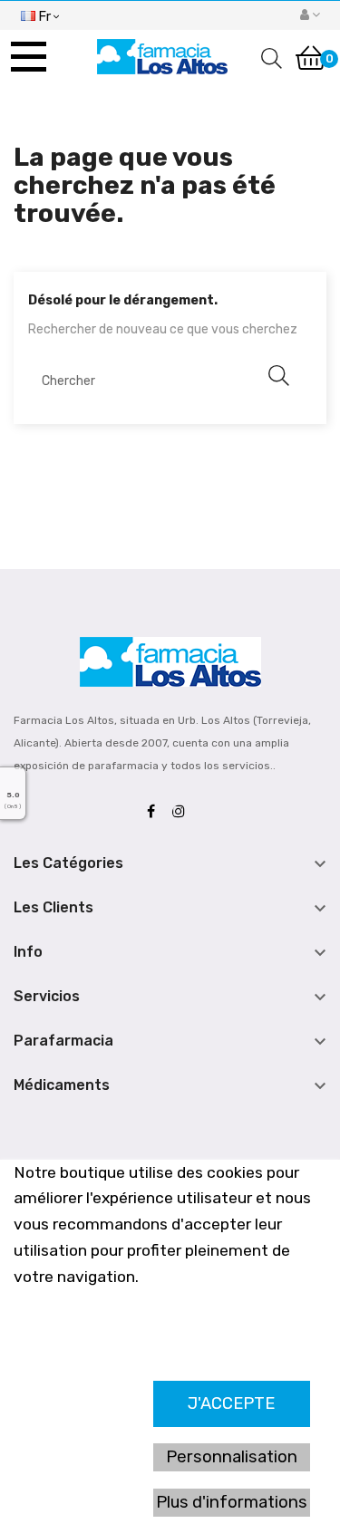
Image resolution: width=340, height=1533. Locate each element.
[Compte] (310, 15)
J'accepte (231, 1403)
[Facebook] (155, 812)
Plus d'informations (231, 1502)
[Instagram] (183, 812)
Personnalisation (231, 1457)
